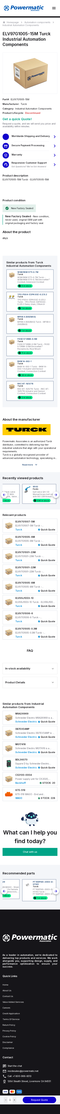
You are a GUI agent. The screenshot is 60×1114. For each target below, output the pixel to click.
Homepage (13, 22)
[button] (30, 136)
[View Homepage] (24, 8)
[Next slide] (56, 495)
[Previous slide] (4, 495)
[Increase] (14, 1100)
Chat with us (30, 851)
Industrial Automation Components (21, 25)
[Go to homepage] (30, 938)
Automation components (37, 22)
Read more (27, 464)
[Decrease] (6, 1100)
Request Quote (39, 1100)
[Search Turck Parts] (27, 434)
